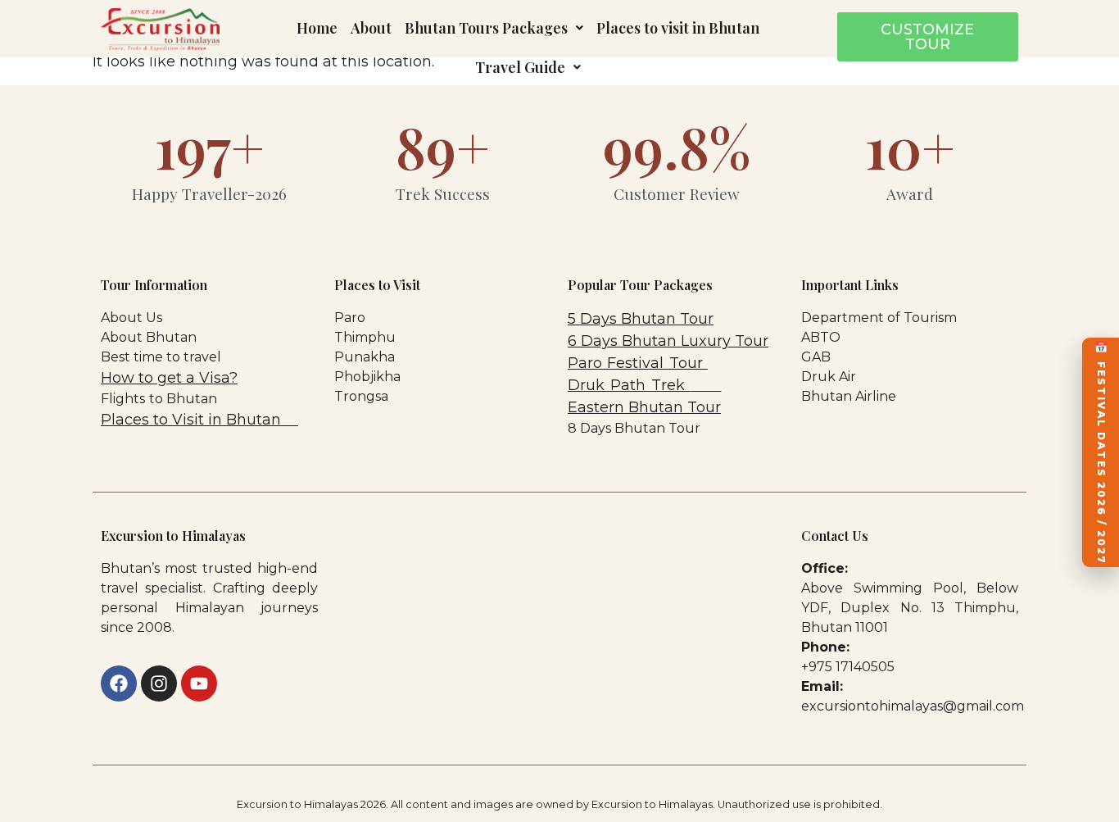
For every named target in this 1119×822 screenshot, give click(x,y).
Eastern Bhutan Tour (644, 407)
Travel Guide (520, 67)
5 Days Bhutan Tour (641, 319)
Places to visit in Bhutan (677, 28)
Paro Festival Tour (638, 363)
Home (317, 28)
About (371, 28)
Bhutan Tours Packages (486, 28)
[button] (494, 28)
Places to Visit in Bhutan (193, 420)
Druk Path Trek (629, 385)
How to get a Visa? (169, 378)
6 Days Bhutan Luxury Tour (668, 341)
